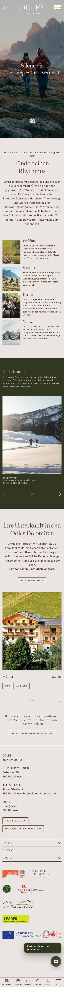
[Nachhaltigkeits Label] (6, 889)
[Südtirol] (58, 8)
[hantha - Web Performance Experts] (57, 948)
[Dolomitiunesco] (13, 874)
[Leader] (15, 919)
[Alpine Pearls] (40, 874)
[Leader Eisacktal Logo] (18, 904)
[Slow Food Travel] (31, 889)
